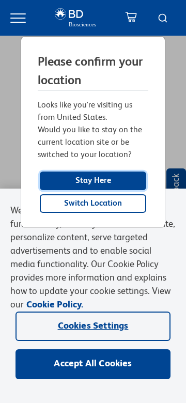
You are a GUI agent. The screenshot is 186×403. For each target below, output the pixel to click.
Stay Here (93, 181)
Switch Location (93, 203)
